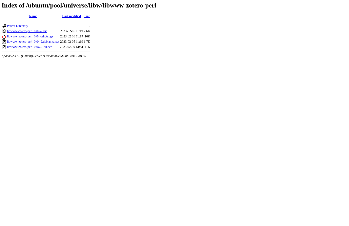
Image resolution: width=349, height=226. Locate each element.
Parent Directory (17, 26)
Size (87, 16)
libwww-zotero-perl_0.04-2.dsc (27, 31)
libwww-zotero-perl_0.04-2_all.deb (29, 47)
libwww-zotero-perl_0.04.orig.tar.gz (30, 36)
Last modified (71, 16)
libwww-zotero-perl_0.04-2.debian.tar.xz (33, 41)
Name (33, 16)
